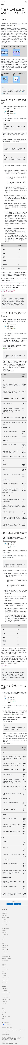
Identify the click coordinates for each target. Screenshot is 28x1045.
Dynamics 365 (4, 973)
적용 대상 (4, 19)
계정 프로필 (4, 930)
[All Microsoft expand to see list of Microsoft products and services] (1, 1)
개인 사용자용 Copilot (5, 917)
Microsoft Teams (4, 982)
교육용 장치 (4, 947)
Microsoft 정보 (4, 1012)
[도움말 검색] (5, 2)
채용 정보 (3, 1009)
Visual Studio (4, 1003)
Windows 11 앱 (4, 924)
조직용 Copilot (4, 915)
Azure (3, 971)
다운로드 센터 (4, 932)
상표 (2, 1032)
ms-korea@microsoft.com (15, 1038)
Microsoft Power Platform (6, 999)
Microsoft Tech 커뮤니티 (6, 994)
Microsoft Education (5, 945)
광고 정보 (5, 1032)
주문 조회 (3, 939)
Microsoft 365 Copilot (5, 979)
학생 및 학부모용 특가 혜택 (6, 958)
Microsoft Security (5, 969)
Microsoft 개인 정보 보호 (6, 1016)
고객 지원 (3, 4)
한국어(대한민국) (6, 1022)
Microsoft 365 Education (6, 951)
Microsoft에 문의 (4, 1029)
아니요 (17, 904)
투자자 (3, 1018)
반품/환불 (3, 936)
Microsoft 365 (4, 919)
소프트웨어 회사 (4, 1001)
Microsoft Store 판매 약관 (13, 1043)
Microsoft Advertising (5, 977)
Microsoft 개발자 (4, 988)
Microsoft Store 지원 (5, 934)
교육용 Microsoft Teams (6, 949)
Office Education (4, 954)
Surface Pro (3, 911)
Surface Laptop (4, 913)
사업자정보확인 (14, 1039)
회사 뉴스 (3, 1014)
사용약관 (23, 1029)
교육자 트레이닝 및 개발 (6, 956)
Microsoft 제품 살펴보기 (6, 921)
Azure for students (5, 960)
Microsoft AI (4, 966)
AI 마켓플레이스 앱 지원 (6, 992)
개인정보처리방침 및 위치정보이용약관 (14, 1029)
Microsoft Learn (4, 990)
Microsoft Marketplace (5, 997)
